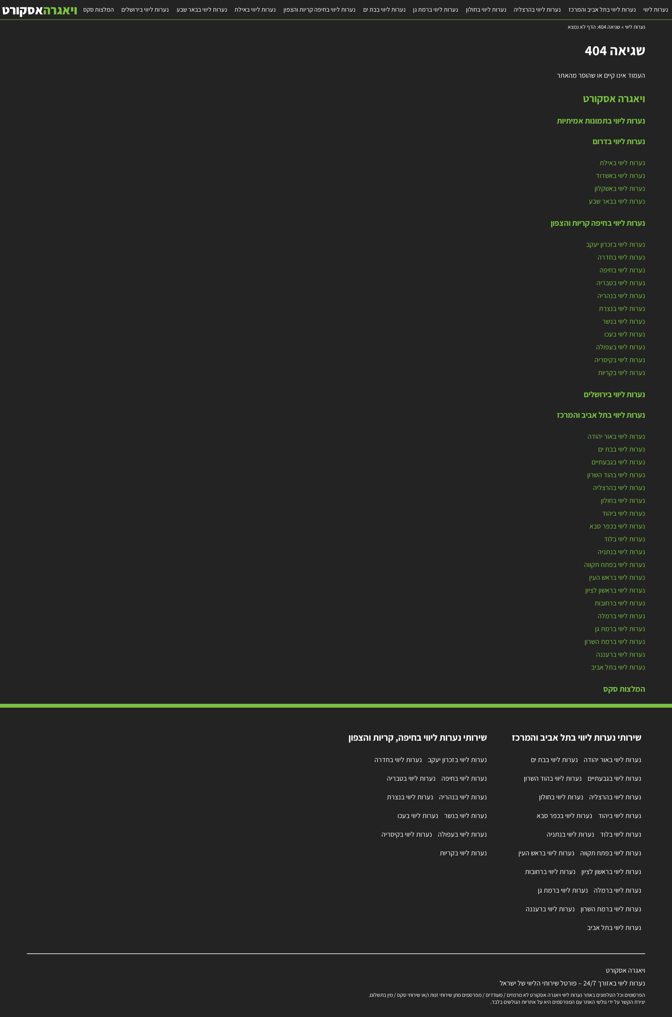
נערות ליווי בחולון (486, 9)
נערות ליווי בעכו (624, 334)
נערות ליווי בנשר (623, 321)
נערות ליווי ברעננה (620, 654)
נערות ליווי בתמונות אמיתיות (601, 120)
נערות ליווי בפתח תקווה (614, 564)
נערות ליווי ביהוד (623, 513)
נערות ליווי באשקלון (620, 188)
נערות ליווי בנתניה (621, 551)
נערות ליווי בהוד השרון (616, 474)
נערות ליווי (655, 9)
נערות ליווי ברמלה (621, 615)
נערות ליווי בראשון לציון (615, 590)
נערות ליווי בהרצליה (537, 9)
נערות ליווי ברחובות (620, 602)
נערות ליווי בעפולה (620, 346)
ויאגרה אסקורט (614, 98)
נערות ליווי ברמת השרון (614, 641)
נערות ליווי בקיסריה (620, 359)
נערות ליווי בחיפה (622, 269)
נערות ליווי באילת (255, 9)
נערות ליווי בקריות (621, 372)
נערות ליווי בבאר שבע (202, 9)
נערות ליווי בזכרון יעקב (615, 244)
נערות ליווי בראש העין (617, 577)
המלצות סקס (98, 9)
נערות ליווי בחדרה (621, 257)
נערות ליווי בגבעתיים (618, 461)
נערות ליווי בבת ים (384, 9)
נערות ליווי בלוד (624, 538)
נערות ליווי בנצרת (622, 308)
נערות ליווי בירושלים (145, 9)
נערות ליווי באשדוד (620, 175)
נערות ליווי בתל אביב (618, 667)
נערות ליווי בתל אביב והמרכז (602, 9)
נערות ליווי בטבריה (621, 282)
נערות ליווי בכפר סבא (617, 526)
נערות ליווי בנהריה (621, 295)
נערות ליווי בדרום (619, 141)
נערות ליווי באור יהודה (616, 436)
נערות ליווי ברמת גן (435, 9)
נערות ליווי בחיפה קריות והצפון (319, 9)
